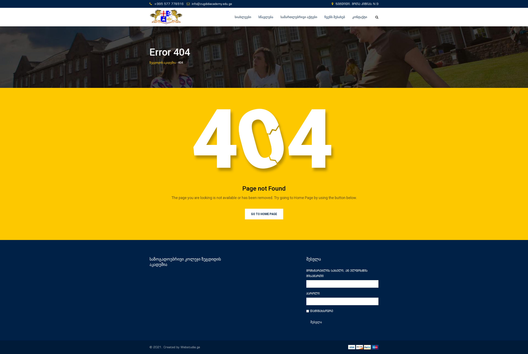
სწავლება (265, 17)
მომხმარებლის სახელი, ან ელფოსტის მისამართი (337, 273)
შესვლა (316, 322)
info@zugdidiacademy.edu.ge (212, 4)
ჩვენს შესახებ (334, 17)
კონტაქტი (359, 17)
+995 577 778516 (169, 4)
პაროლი (313, 293)
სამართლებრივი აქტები (298, 17)
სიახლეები (243, 17)
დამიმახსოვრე (321, 311)
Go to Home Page (264, 214)
